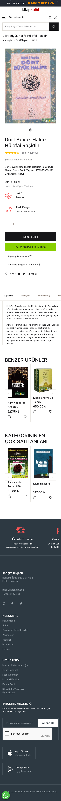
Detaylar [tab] (25, 295)
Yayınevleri (8, 635)
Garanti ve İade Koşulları (15, 630)
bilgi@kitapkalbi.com (13, 589)
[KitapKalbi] (30, 10)
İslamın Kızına (41, 483)
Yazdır (33, 273)
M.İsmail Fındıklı (10, 679)
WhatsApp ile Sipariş (32, 246)
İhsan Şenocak (10, 670)
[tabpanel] (30, 86)
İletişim (6, 649)
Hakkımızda (8, 620)
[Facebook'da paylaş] (18, 273)
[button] (13, 17)
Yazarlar (6, 639)
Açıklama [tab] (8, 295)
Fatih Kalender (10, 674)
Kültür (35, 40)
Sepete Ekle (30, 236)
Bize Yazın (8, 644)
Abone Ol (48, 723)
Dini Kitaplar (22, 40)
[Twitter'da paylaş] (24, 273)
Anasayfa (7, 40)
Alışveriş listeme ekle (18, 256)
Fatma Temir (8, 684)
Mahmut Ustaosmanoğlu (15, 665)
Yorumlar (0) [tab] (44, 295)
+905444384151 (11, 593)
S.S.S (5, 625)
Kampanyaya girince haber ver (23, 264)
